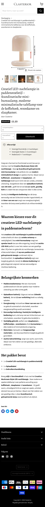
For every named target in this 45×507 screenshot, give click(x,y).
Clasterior (8, 116)
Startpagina (5, 18)
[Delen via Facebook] (3, 411)
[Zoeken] (40, 11)
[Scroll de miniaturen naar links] (3, 79)
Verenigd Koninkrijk (21, 473)
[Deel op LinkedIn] (12, 411)
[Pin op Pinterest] (16, 411)
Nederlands (21, 467)
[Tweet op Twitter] (7, 411)
